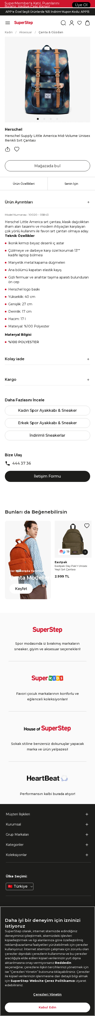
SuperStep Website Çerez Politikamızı (43, 981)
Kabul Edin (47, 1007)
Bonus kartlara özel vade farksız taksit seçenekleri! (47, 8)
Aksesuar (25, 32)
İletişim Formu (47, 476)
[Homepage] (23, 23)
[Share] (7, 149)
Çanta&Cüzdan (51, 32)
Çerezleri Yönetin (47, 994)
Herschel (13, 129)
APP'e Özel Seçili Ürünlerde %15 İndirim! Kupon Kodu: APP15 (47, 11)
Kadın (9, 32)
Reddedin (63, 963)
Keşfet (21, 589)
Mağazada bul (47, 166)
